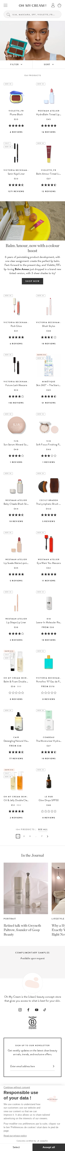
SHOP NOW (32, 281)
